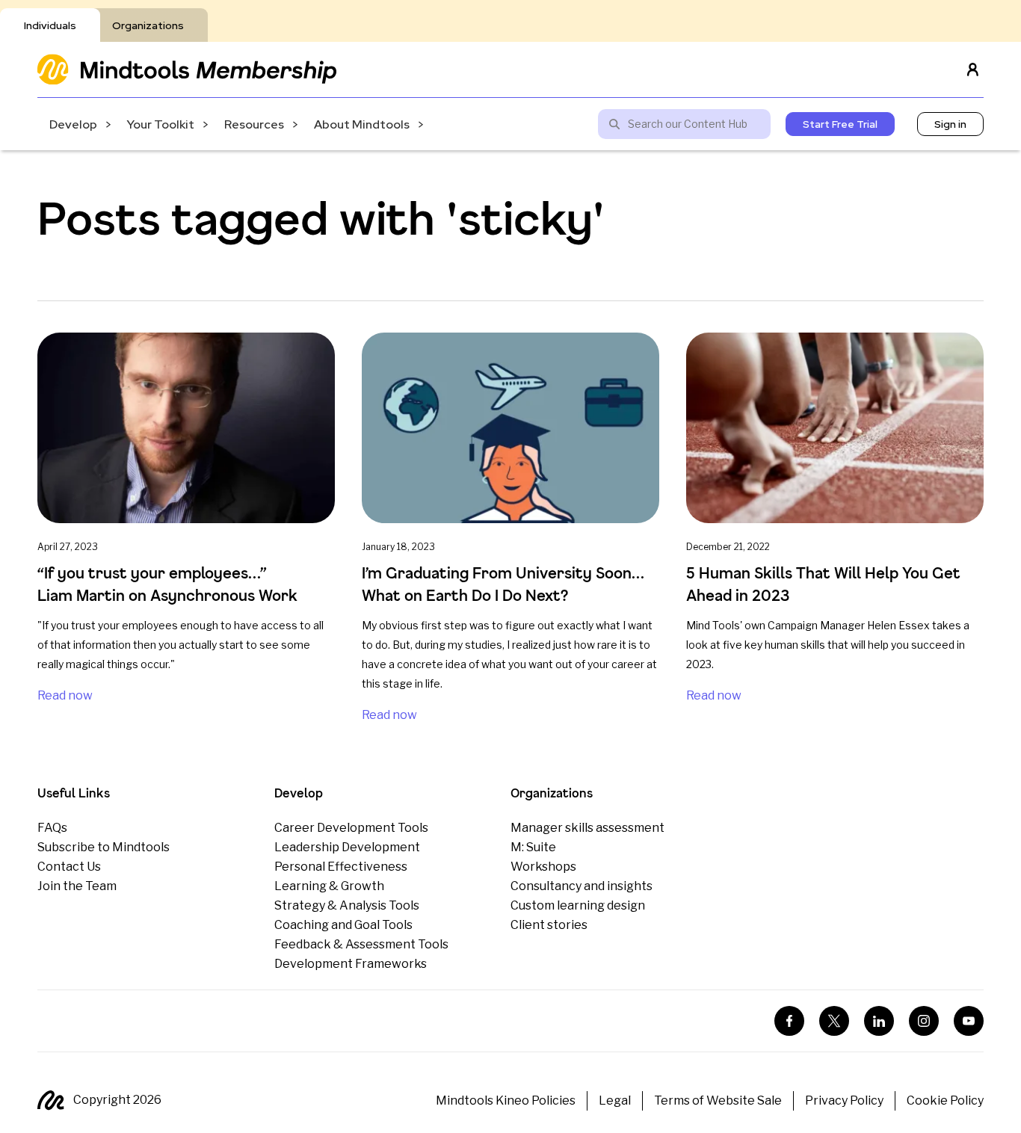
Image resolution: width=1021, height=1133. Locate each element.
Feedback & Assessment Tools (361, 944)
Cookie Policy (945, 1100)
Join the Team (77, 886)
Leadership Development (347, 847)
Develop (73, 124)
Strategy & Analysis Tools (346, 905)
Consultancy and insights (581, 886)
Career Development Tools (351, 828)
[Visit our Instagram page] (924, 1021)
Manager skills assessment (587, 828)
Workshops (543, 866)
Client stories (548, 925)
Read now (65, 695)
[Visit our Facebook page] (789, 1021)
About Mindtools (362, 124)
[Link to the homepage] (186, 69)
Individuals (50, 25)
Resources (254, 124)
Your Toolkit (160, 124)
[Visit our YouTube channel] (969, 1021)
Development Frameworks (350, 964)
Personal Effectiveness (340, 866)
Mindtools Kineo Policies (506, 1100)
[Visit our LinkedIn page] (879, 1021)
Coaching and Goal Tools (343, 925)
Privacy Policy (844, 1100)
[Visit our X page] (834, 1021)
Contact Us (69, 866)
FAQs (52, 828)
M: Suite (533, 847)
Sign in (950, 124)
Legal (615, 1100)
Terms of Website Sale (718, 1100)
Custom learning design (577, 905)
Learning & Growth (329, 886)
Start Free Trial (840, 124)
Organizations (148, 25)
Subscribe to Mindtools (103, 847)
